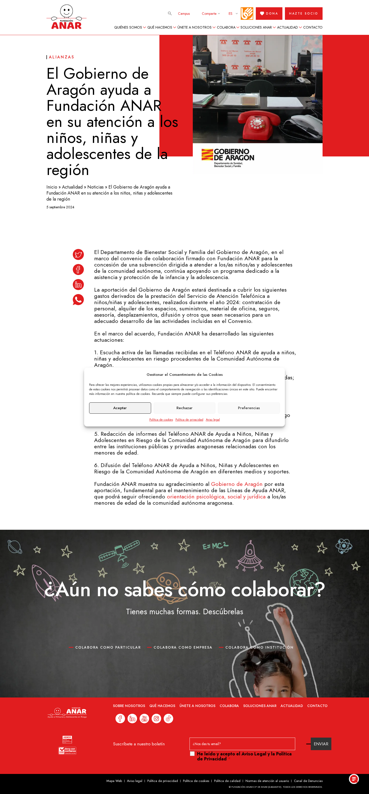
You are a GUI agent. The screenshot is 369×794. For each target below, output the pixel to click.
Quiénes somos (128, 27)
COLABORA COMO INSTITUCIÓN (259, 647)
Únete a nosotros (194, 27)
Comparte (209, 13)
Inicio (51, 187)
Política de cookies (161, 419)
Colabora (226, 27)
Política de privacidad (189, 419)
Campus (184, 13)
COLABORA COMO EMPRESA (183, 647)
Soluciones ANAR (256, 27)
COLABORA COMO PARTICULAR (108, 647)
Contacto (313, 27)
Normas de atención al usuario (267, 780)
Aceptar (120, 408)
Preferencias (249, 408)
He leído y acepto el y (244, 756)
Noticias (95, 187)
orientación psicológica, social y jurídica (216, 496)
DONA (272, 13)
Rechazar (184, 408)
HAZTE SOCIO (303, 13)
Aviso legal (213, 419)
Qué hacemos (159, 27)
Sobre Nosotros (129, 705)
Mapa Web (114, 780)
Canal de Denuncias (308, 780)
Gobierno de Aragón (237, 484)
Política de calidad (227, 780)
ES (230, 13)
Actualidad (287, 27)
